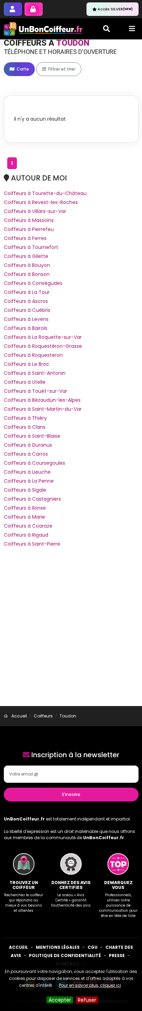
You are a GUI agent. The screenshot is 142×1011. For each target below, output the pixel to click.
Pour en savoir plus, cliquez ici (90, 985)
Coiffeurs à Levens (26, 319)
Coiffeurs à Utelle (24, 382)
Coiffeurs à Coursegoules (34, 463)
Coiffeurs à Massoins (29, 220)
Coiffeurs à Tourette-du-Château (45, 193)
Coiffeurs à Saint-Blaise (32, 436)
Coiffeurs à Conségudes (33, 283)
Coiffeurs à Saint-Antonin (34, 373)
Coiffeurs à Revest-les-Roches (41, 202)
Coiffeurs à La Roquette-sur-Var (43, 337)
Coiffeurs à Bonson (27, 274)
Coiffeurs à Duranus (28, 445)
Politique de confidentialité (65, 955)
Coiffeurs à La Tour (27, 292)
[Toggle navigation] (132, 29)
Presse (117, 955)
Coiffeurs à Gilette (26, 256)
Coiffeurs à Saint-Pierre (32, 543)
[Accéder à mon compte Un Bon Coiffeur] (33, 9)
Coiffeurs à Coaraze (28, 525)
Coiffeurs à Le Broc (26, 364)
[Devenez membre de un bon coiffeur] (13, 9)
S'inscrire (71, 794)
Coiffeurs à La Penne (29, 480)
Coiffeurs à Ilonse (25, 507)
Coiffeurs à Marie (24, 516)
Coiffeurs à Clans (24, 427)
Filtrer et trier (61, 69)
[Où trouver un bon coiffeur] (43, 29)
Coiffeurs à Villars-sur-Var (35, 211)
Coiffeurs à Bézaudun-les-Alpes (42, 400)
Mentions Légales (58, 947)
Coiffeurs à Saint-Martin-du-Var (43, 409)
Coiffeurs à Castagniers (32, 498)
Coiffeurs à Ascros (26, 301)
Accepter (60, 999)
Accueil (18, 947)
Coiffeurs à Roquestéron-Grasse (43, 346)
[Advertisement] (71, 631)
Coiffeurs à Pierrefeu (29, 229)
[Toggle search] (106, 29)
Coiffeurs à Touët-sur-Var (35, 391)
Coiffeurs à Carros (26, 454)
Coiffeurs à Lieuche (27, 472)
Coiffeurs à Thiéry (25, 418)
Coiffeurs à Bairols (25, 328)
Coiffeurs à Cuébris (27, 310)
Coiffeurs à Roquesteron (33, 355)
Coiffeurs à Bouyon (27, 265)
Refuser (87, 999)
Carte (22, 69)
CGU (93, 947)
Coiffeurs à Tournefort (31, 247)
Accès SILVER (115, 9)
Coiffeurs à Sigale (25, 489)
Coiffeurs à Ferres (25, 238)
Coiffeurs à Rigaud (26, 534)
